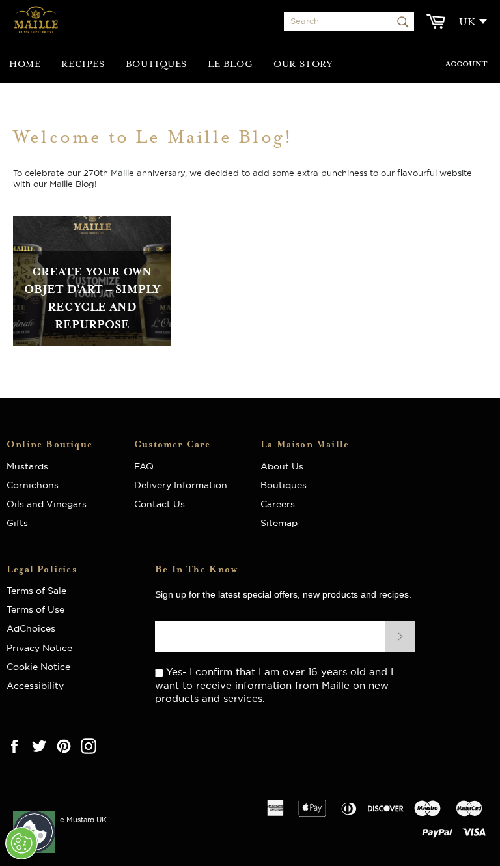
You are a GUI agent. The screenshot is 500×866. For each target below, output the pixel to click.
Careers (277, 504)
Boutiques (156, 64)
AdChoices (31, 628)
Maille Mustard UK (75, 819)
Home (24, 64)
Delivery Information (180, 485)
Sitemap (279, 523)
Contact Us (159, 504)
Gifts (17, 523)
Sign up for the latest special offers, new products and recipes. (283, 594)
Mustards (27, 466)
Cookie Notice (38, 667)
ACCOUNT (466, 64)
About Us (287, 466)
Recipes (82, 64)
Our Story (303, 64)
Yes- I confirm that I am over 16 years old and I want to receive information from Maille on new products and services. (274, 685)
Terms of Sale (36, 590)
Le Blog (230, 64)
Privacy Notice (39, 648)
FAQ (147, 466)
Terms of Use (35, 609)
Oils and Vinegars (47, 504)
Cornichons (33, 485)
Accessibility (35, 685)
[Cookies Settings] (21, 843)
